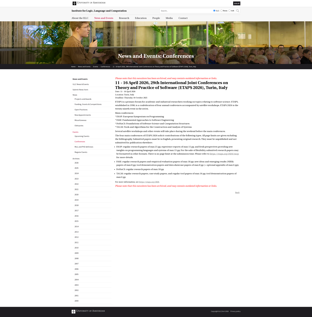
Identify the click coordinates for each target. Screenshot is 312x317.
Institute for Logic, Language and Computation (99, 10)
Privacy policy (235, 311)
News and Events (84, 66)
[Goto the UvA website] (91, 5)
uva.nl (236, 3)
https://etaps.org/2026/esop (224, 154)
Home (73, 66)
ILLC (217, 10)
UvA (232, 10)
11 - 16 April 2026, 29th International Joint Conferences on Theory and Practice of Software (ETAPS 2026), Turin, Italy (154, 66)
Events (95, 66)
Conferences (105, 66)
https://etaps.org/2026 (149, 182)
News (225, 10)
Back (237, 192)
